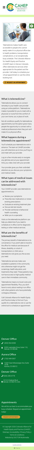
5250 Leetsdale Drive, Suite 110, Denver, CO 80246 (16, 348)
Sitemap (6, 432)
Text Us (18, 448)
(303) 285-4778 (9, 376)
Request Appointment (10, 417)
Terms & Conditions (17, 435)
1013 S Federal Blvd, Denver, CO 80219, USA (11, 381)
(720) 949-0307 (10, 358)
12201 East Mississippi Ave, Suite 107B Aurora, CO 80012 (16, 364)
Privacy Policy (25, 432)
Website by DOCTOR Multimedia (17, 437)
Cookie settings (17, 445)
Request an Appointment (16, 82)
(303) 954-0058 (10, 343)
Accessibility (14, 432)
